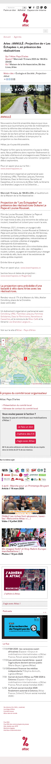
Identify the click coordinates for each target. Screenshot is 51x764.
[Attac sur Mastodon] (42, 7)
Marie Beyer (14, 665)
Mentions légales (9, 728)
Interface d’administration (12, 730)
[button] (25, 359)
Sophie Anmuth (32, 671)
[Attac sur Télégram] (45, 7)
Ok (24, 7)
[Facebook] (7, 79)
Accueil (7, 37)
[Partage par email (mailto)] (5, 79)
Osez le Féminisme (20, 317)
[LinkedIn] (9, 79)
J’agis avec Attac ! (12, 604)
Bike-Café (33, 319)
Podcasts (7, 611)
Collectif (20, 693)
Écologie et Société (25, 73)
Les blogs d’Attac (9, 709)
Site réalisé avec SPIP (11, 726)
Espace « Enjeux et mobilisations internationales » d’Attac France (27, 654)
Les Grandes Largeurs (19, 322)
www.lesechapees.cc (31, 268)
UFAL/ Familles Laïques (22, 314)
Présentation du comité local (17, 405)
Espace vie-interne (36, 10)
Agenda (17, 37)
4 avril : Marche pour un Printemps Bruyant (25, 486)
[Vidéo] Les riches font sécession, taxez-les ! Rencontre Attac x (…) (24, 517)
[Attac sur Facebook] (34, 7)
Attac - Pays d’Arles (26, 330)
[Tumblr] (12, 79)
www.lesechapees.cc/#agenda (16, 276)
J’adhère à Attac (12, 594)
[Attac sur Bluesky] (30, 7)
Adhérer (22, 10)
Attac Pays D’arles (19, 57)
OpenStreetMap (37, 384)
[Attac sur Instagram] (38, 7)
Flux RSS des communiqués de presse (16, 724)
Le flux (6, 644)
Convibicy (5, 314)
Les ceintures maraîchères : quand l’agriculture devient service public (25, 663)
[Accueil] (25, 20)
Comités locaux (9, 711)
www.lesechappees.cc (11, 169)
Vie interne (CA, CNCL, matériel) (14, 707)
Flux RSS (6, 722)
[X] (14, 79)
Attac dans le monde (10, 713)
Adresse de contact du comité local (20, 409)
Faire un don (10, 10)
